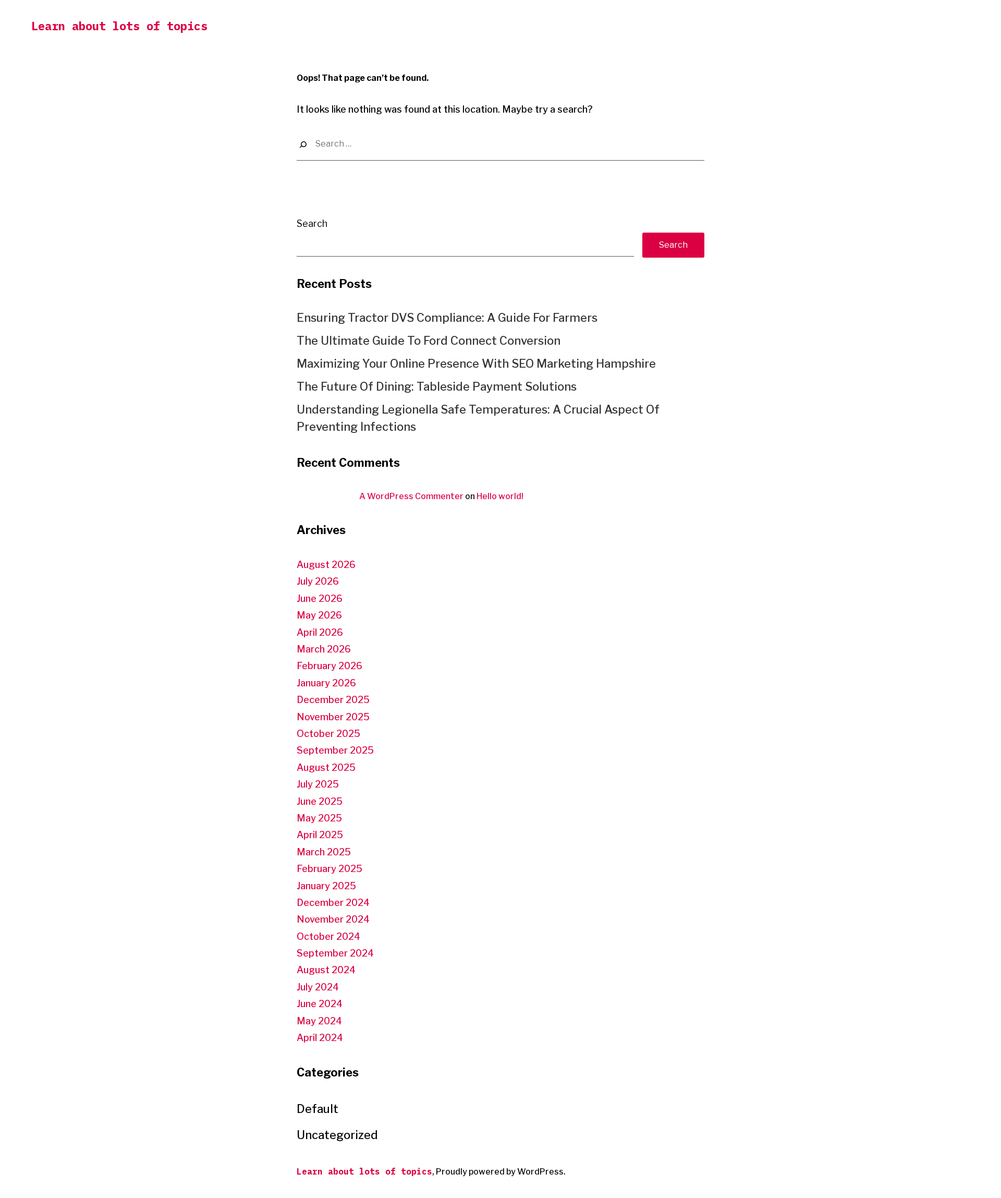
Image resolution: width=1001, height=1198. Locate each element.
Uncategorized (337, 1135)
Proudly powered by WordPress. (501, 1172)
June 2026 (320, 598)
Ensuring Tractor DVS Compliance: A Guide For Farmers (447, 317)
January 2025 (326, 885)
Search (312, 223)
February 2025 (329, 868)
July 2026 (318, 581)
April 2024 (320, 1037)
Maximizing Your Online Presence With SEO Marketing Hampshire (476, 363)
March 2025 (324, 851)
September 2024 (335, 953)
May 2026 (319, 615)
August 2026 (326, 564)
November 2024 (333, 919)
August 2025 (326, 767)
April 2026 (320, 632)
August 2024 (326, 969)
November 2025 (333, 716)
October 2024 (328, 936)
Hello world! (500, 496)
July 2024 (318, 987)
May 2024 (319, 1020)
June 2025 (320, 801)
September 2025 (335, 750)
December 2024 (333, 902)
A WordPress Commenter (411, 496)
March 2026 (324, 649)
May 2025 (319, 818)
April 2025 (320, 834)
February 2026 (329, 665)
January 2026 (326, 682)
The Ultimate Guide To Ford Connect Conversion (428, 340)
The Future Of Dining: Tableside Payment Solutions (437, 386)
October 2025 (328, 733)
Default (317, 1109)
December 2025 (333, 699)
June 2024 (320, 1003)
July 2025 (318, 784)
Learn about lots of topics (119, 25)
